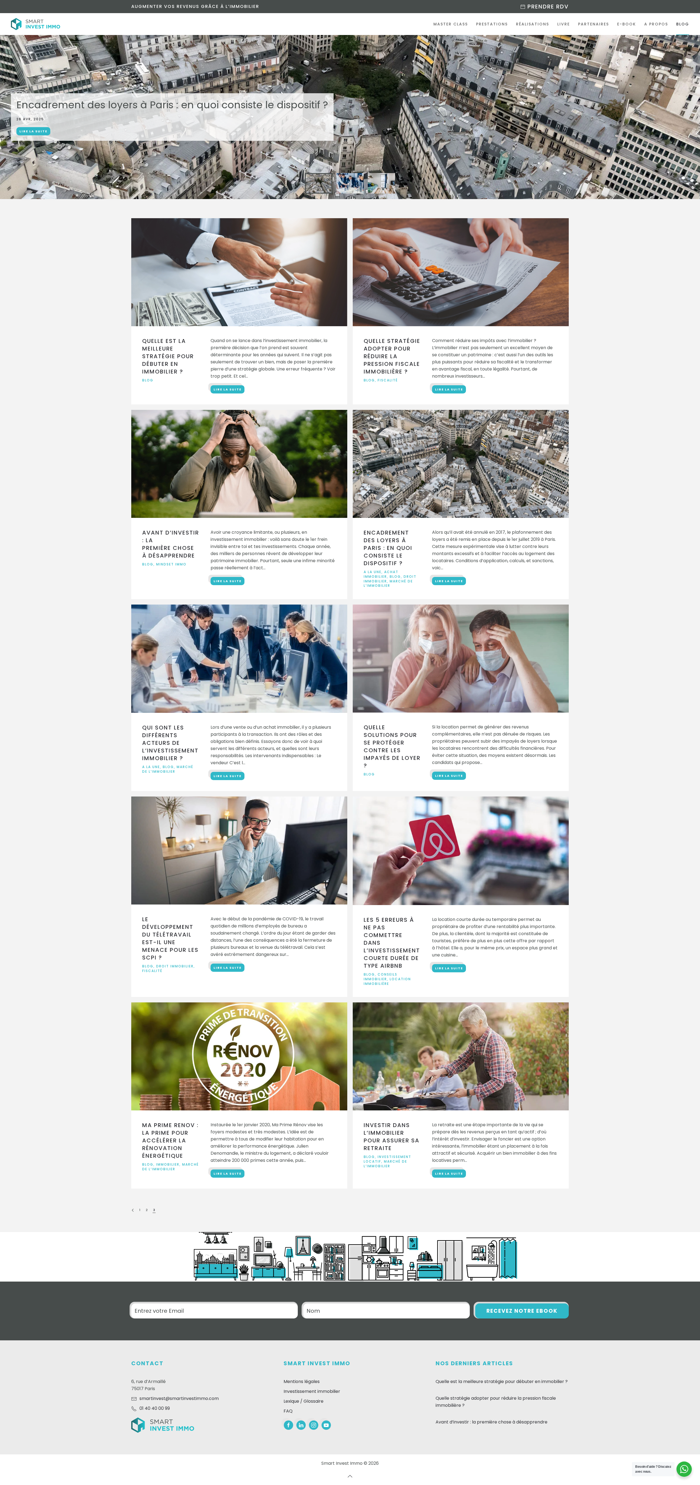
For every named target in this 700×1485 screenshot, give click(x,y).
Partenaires (593, 24)
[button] (680, 189)
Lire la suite (33, 131)
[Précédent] (132, 1210)
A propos (656, 24)
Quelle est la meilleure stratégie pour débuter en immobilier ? (502, 1381)
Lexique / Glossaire (303, 1401)
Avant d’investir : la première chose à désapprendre (491, 1422)
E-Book (626, 24)
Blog (682, 24)
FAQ (288, 1411)
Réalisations (532, 24)
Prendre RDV (547, 6)
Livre (563, 24)
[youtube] (326, 1425)
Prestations (492, 24)
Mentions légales (302, 1381)
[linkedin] (301, 1425)
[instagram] (314, 1425)
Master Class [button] (450, 24)
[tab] (318, 183)
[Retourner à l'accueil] (35, 24)
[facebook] (288, 1425)
